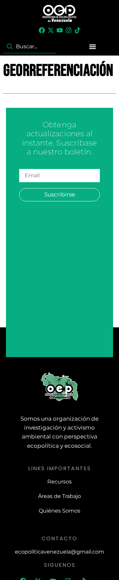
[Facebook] (42, 30)
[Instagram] (68, 30)
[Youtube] (60, 30)
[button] (92, 46)
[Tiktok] (77, 30)
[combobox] (29, 46)
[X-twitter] (51, 30)
